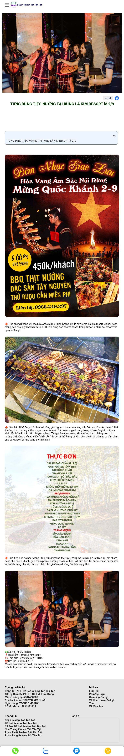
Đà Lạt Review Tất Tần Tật (21, 723)
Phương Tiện (97, 694)
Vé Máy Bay (96, 706)
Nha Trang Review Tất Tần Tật (23, 729)
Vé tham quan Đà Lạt (101, 700)
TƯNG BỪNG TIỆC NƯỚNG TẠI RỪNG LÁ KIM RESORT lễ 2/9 (41, 140)
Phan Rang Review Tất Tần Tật (23, 735)
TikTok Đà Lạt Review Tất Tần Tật (25, 726)
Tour (92, 703)
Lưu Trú (93, 691)
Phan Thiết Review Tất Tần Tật (23, 732)
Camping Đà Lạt (98, 697)
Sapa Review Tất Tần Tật (20, 720)
